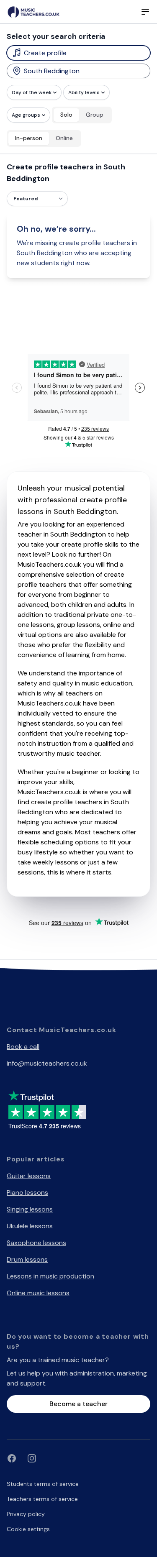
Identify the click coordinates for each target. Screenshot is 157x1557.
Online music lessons (38, 1293)
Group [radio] (94, 114)
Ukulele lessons (30, 1226)
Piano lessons (27, 1192)
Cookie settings (28, 1529)
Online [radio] (64, 138)
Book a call (23, 1046)
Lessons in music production (50, 1276)
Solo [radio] (66, 114)
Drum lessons (27, 1259)
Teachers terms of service (42, 1499)
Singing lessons (30, 1209)
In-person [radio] (28, 138)
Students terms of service (43, 1484)
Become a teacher (78, 1403)
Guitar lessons (29, 1175)
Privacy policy (26, 1514)
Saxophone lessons (36, 1242)
